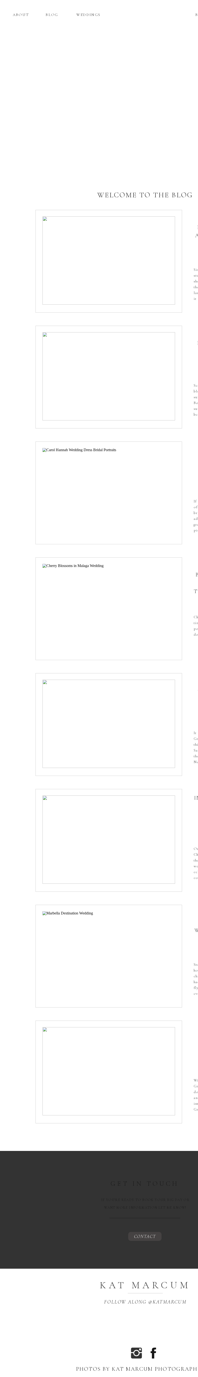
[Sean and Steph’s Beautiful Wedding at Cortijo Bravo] (108, 376)
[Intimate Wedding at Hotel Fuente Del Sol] (108, 839)
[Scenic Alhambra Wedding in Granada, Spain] (108, 1071)
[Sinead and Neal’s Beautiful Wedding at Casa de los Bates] (108, 260)
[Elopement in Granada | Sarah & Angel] (108, 724)
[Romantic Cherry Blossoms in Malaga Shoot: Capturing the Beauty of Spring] (108, 608)
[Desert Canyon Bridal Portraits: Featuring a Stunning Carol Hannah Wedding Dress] (108, 492)
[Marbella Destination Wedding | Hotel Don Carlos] (108, 955)
